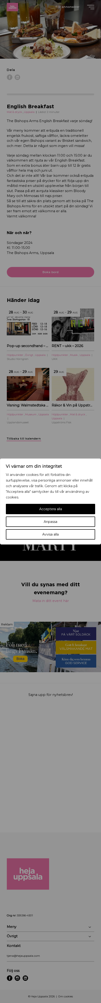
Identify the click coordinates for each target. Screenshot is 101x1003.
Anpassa (50, 522)
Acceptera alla (50, 509)
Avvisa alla (50, 534)
